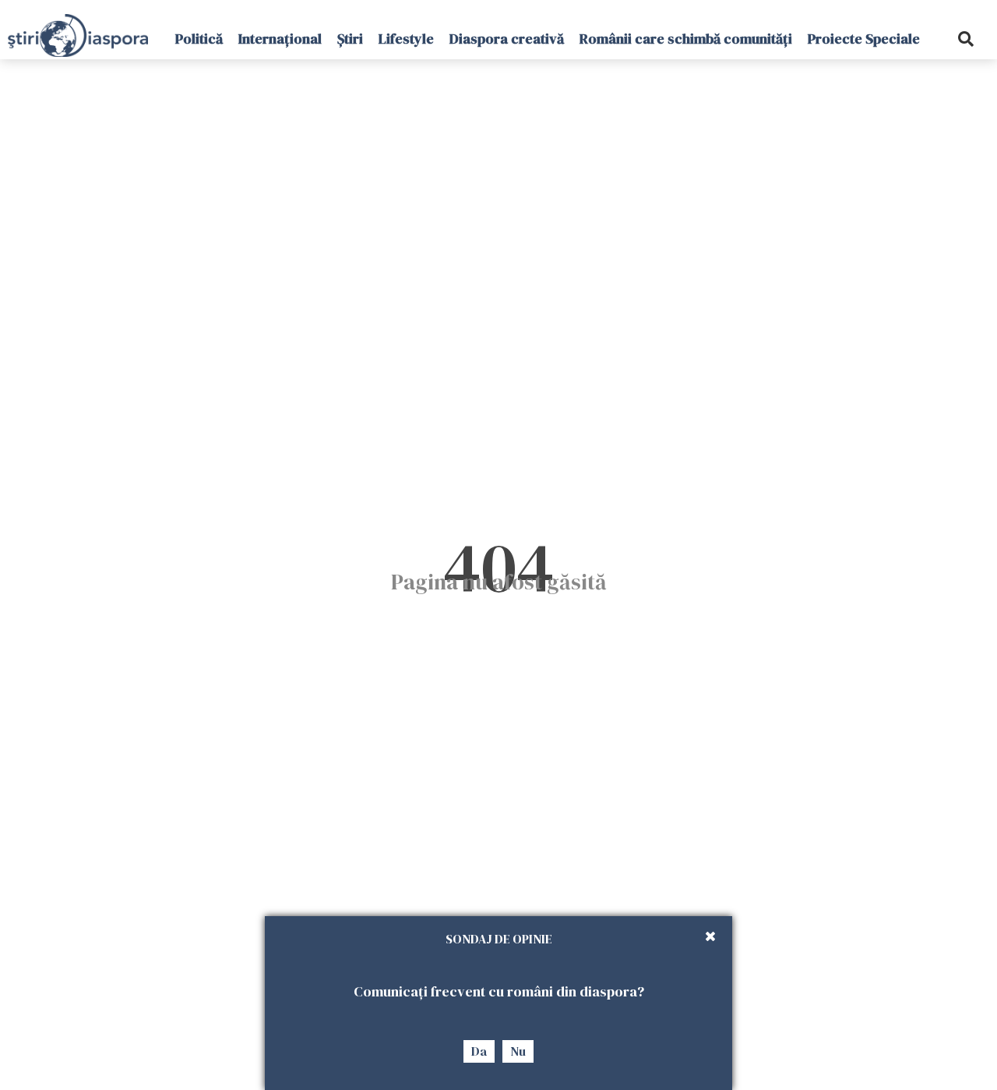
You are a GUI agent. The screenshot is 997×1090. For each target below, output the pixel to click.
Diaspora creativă (506, 38)
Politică (199, 38)
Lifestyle (406, 38)
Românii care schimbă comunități (686, 38)
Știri (350, 38)
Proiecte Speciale (864, 38)
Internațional (280, 38)
